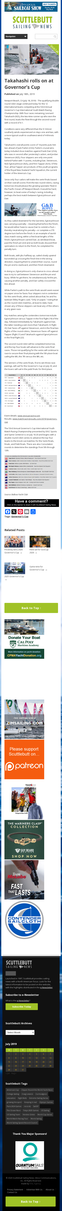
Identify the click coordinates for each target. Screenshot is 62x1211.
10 (23, 1058)
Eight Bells (22, 1098)
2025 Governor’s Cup (14, 576)
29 (9, 1070)
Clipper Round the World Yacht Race (36, 1090)
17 (23, 1062)
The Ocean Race (14, 1110)
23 (16, 1066)
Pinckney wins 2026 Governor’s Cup (13, 551)
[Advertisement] (24, 679)
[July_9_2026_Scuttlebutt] (24, 658)
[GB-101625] (31, 215)
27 (44, 1066)
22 (9, 1066)
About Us (50, 1189)
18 (30, 1062)
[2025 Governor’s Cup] (14, 573)
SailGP (35, 1106)
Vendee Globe (29, 1114)
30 (16, 1070)
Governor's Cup (19, 516)
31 (23, 1070)
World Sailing (36, 1118)
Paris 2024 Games (14, 1106)
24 (23, 1066)
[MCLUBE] (24, 898)
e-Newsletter (46, 987)
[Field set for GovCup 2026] (40, 546)
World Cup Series (45, 1114)
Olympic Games (46, 1102)
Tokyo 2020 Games (30, 1110)
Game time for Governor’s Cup (37, 568)
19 (37, 1062)
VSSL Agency (35, 1183)
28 (50, 1066)
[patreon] (24, 778)
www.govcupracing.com (29, 415)
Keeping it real (30, 1102)
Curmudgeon (41, 1094)
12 (37, 1058)
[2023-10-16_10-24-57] (30, 1155)
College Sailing (13, 1094)
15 (9, 1062)
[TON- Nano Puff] (24, 818)
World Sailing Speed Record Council (22, 1122)
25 (30, 1066)
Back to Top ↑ (31, 608)
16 (16, 1062)
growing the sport (14, 1102)
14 (50, 1058)
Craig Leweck (27, 1094)
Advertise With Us (34, 1189)
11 (30, 1058)
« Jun (8, 1073)
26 (37, 1066)
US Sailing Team (13, 1114)
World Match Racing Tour (17, 1118)
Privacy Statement (15, 1189)
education (11, 1098)
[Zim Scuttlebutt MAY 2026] (24, 738)
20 (44, 1062)
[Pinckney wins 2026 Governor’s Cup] (14, 546)
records (27, 1106)
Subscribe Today (21, 1006)
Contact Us (12, 1192)
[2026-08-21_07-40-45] (31, 11)
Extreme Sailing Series (38, 1098)
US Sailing (45, 1110)
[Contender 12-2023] (24, 939)
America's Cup (13, 1090)
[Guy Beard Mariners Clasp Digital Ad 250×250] (24, 858)
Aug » (13, 1073)
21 (50, 1062)
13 (44, 1058)
